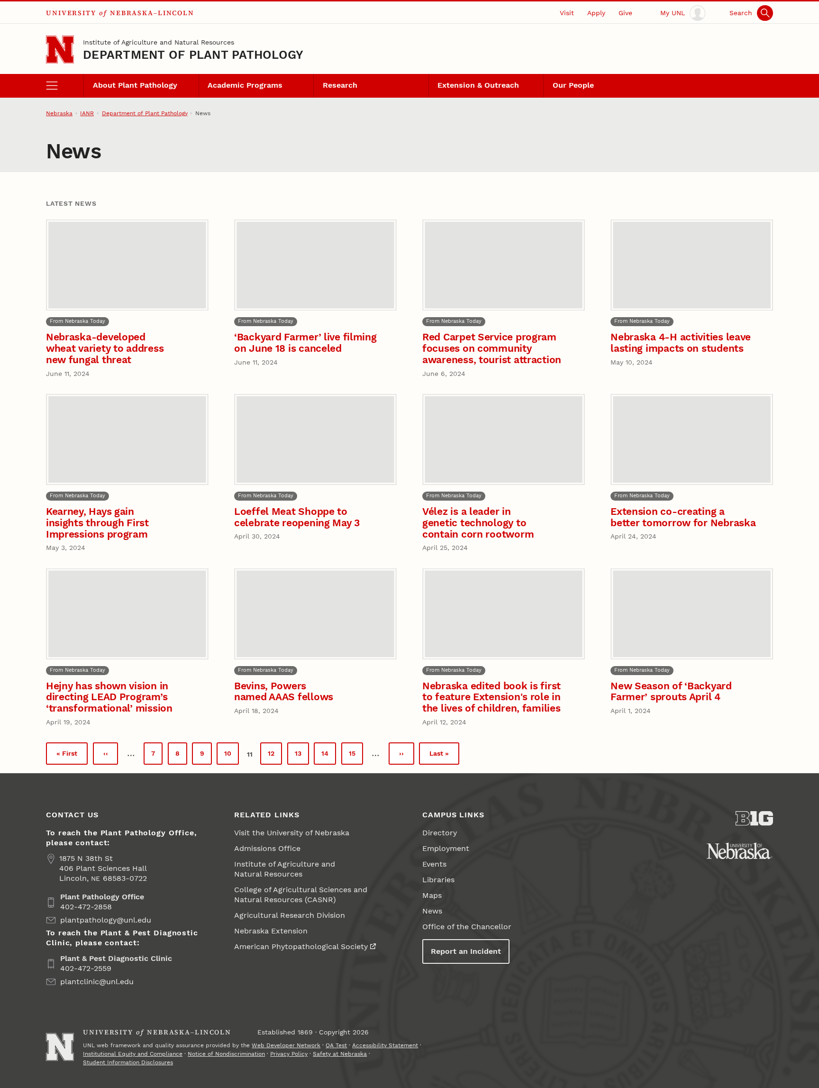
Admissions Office (267, 848)
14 (328, 756)
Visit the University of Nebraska (291, 832)
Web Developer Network (286, 1045)
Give (625, 13)
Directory (439, 832)
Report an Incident (466, 951)
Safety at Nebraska (340, 1054)
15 (356, 756)
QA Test (336, 1045)
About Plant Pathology (135, 85)
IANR (87, 113)
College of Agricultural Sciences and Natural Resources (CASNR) (300, 894)
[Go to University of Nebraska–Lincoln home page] (60, 50)
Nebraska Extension (271, 930)
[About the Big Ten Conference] (754, 818)
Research (340, 85)
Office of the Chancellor (466, 926)
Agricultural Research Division (289, 915)
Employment (445, 848)
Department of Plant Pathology (193, 55)
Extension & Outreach (478, 85)
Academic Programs (245, 85)
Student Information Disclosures (128, 1062)
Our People (573, 85)
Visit (567, 13)
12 (275, 756)
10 (231, 756)
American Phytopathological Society (301, 946)
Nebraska (59, 113)
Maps (432, 895)
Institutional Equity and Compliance (132, 1054)
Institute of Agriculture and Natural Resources (158, 42)
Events (434, 864)
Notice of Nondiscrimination (226, 1054)
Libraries (438, 879)
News (432, 910)
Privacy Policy (289, 1054)
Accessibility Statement (385, 1045)
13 (302, 756)
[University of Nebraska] (739, 850)
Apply (596, 13)
